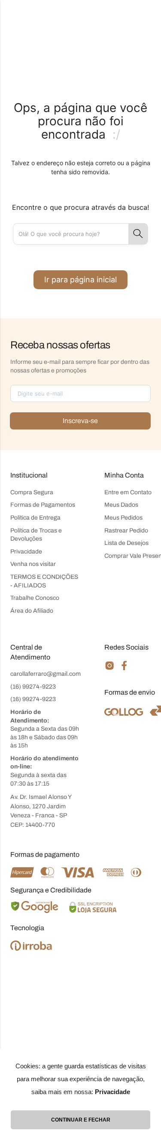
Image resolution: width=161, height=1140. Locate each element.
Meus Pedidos (123, 517)
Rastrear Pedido (126, 530)
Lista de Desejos (126, 543)
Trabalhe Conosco (34, 598)
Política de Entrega (35, 517)
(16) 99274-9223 (33, 686)
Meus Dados (121, 505)
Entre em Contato (128, 492)
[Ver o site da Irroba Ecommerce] (31, 948)
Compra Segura (31, 492)
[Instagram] (109, 669)
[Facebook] (124, 668)
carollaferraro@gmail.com (45, 674)
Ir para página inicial (80, 279)
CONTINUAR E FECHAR (80, 1120)
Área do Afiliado (31, 611)
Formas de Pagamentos (42, 505)
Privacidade (26, 551)
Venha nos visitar (33, 564)
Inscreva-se (80, 420)
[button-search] (138, 234)
